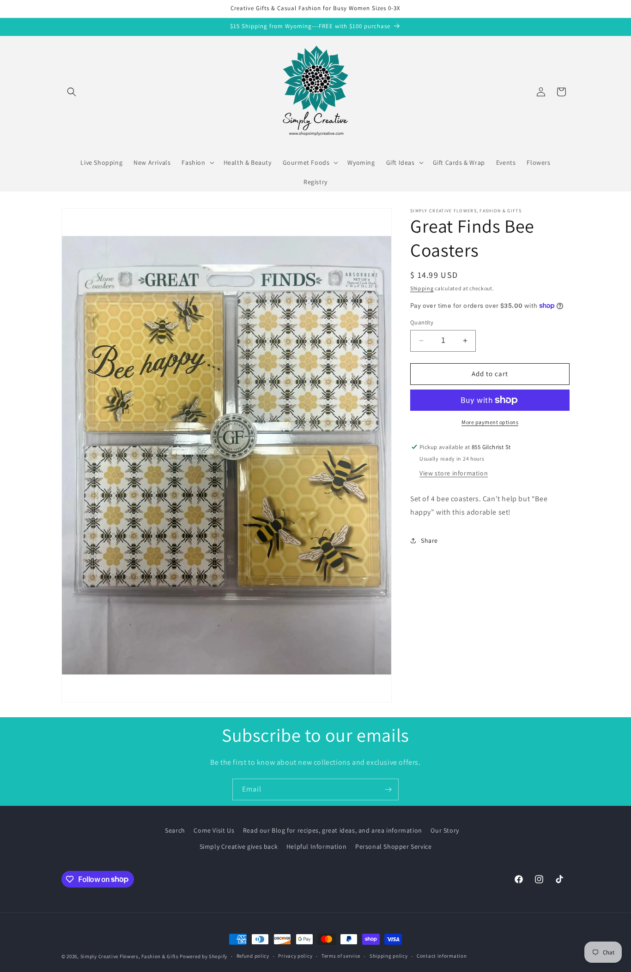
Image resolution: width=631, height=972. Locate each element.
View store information (453, 473)
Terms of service (341, 956)
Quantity (421, 322)
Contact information (442, 956)
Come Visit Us (214, 830)
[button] (71, 92)
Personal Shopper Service (393, 846)
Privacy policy (295, 956)
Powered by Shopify (203, 956)
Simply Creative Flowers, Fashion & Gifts (129, 956)
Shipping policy (389, 956)
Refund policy (253, 956)
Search (175, 830)
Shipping (422, 288)
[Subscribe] (388, 789)
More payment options (489, 422)
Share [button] (429, 540)
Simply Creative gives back (239, 846)
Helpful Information (316, 846)
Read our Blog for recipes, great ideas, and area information (332, 830)
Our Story (445, 830)
